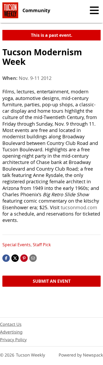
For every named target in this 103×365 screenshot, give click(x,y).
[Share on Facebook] (6, 258)
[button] (24, 258)
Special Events (16, 245)
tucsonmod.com (79, 207)
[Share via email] (33, 258)
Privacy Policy (13, 340)
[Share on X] (15, 258)
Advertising (11, 332)
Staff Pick (42, 245)
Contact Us (10, 324)
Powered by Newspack (81, 355)
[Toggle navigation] (94, 10)
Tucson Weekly (30, 355)
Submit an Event (52, 281)
